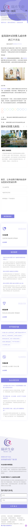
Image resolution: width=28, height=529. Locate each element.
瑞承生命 (3, 22)
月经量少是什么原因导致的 (8, 332)
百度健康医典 (4, 520)
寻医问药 (3, 522)
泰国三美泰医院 (6, 150)
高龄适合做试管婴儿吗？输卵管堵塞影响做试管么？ (14, 258)
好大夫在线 (4, 518)
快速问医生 (20, 518)
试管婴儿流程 (11, 522)
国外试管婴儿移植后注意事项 (10, 271)
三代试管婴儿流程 (6, 344)
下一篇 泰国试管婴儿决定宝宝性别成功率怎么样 (13, 122)
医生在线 (10, 516)
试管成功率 (20, 22)
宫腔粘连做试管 (5, 338)
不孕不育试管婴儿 (16, 341)
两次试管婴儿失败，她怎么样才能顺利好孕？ (13, 409)
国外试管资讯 (11, 22)
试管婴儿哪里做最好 (6, 341)
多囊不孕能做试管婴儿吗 (20, 332)
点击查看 (4, 242)
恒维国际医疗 (17, 516)
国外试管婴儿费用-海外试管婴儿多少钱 (13, 283)
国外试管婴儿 (4, 88)
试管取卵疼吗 (10, 335)
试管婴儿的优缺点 (18, 335)
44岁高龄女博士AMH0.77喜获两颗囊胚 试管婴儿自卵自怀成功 (14, 386)
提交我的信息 (8, 216)
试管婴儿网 (21, 520)
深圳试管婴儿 (13, 520)
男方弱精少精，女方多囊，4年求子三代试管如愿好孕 (14, 397)
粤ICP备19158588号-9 (6, 525)
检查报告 (25, 58)
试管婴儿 (5, 58)
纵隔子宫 (4, 335)
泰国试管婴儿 (12, 518)
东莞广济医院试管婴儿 (15, 338)
